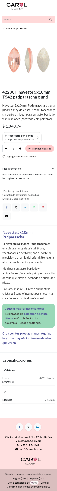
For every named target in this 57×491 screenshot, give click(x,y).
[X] (16, 207)
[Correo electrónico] (6, 216)
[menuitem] (19, 478)
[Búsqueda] (51, 19)
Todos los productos (17, 28)
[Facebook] (6, 207)
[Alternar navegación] (52, 7)
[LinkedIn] (25, 207)
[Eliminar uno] (6, 148)
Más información (11, 168)
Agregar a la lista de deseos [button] (21, 156)
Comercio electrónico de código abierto (28, 486)
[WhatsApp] (34, 207)
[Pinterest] (43, 207)
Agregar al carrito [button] (41, 148)
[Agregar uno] (20, 148)
